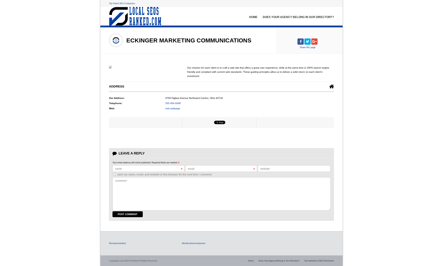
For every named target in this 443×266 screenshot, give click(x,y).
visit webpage (172, 108)
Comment (121, 180)
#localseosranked (117, 243)
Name (118, 168)
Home (253, 17)
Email (191, 168)
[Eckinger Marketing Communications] (110, 67)
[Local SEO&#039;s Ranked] (135, 16)
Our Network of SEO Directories (319, 261)
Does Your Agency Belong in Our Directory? (298, 17)
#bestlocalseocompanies (193, 243)
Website (265, 168)
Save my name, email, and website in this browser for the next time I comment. (164, 174)
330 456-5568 (173, 103)
